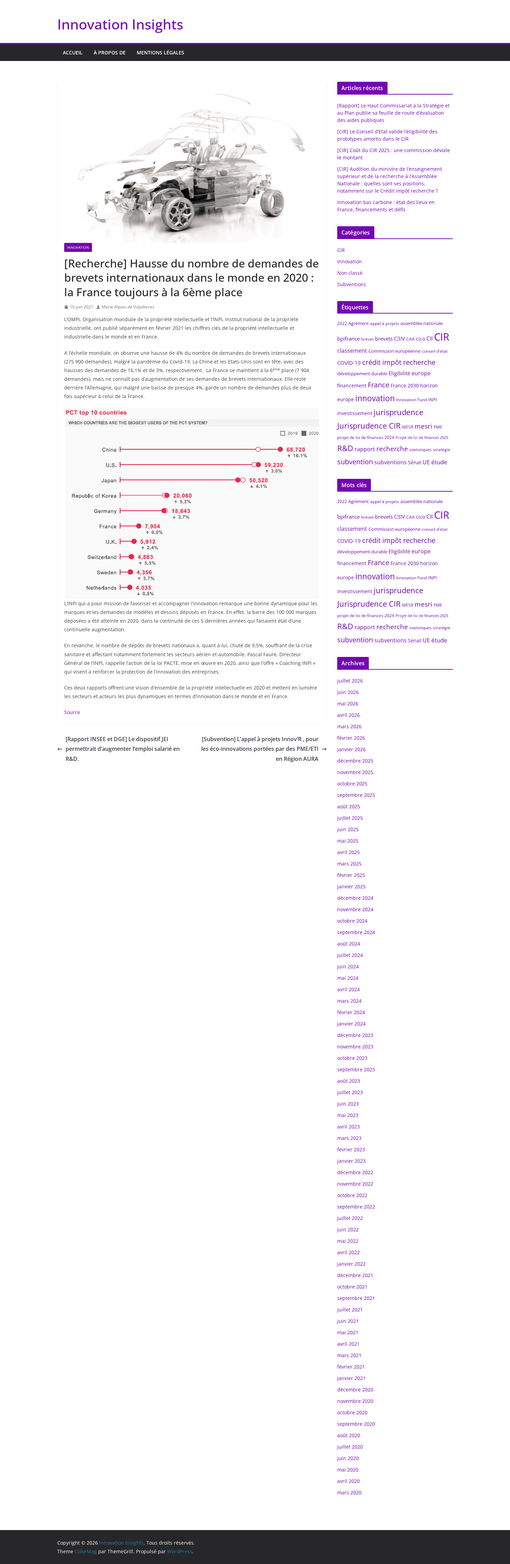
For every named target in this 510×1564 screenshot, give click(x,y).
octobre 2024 (352, 920)
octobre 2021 (352, 1286)
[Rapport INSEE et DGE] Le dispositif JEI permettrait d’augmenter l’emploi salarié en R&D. (123, 749)
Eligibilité (399, 373)
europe (421, 373)
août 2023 (348, 1081)
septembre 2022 (356, 1206)
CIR (341, 250)
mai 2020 (347, 1469)
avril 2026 (348, 715)
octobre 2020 (352, 1412)
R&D (345, 448)
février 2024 (351, 1012)
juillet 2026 (350, 680)
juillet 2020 (350, 1446)
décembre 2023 (355, 1035)
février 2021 (351, 1366)
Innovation (78, 247)
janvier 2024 (351, 1023)
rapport (365, 449)
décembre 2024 (355, 898)
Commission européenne (394, 351)
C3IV (399, 338)
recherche (392, 448)
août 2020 (348, 1435)
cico (420, 338)
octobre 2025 (352, 783)
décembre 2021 (355, 1275)
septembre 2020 (356, 1424)
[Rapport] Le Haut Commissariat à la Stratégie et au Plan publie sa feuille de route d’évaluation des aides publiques (393, 112)
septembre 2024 (356, 932)
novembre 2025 (355, 772)
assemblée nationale (421, 323)
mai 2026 (347, 703)
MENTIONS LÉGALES (160, 52)
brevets (384, 338)
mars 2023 (349, 1138)
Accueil (73, 52)
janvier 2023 (351, 1161)
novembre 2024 (355, 909)
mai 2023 (347, 1115)
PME (438, 427)
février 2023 (351, 1149)
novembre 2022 (355, 1183)
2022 (342, 323)
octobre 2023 (352, 1058)
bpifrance (348, 338)
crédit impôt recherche (398, 362)
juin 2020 (348, 1458)
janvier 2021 (351, 1378)
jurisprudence (398, 412)
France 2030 (405, 385)
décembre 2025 (355, 760)
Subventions (351, 284)
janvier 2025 (351, 886)
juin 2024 (348, 966)
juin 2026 (348, 692)
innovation (375, 398)
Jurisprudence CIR (369, 425)
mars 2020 (349, 1492)
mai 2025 (347, 840)
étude (439, 462)
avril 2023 (348, 1126)
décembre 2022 (355, 1172)
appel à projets (384, 323)
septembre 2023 (356, 1069)
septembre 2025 (356, 795)
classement (352, 350)
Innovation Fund (411, 399)
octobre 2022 (352, 1195)
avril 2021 (348, 1344)
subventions (390, 462)
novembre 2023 (355, 1046)
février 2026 (351, 738)
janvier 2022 (351, 1263)
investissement (354, 413)
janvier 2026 (351, 749)
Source (72, 712)
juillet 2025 (350, 818)
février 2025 (351, 875)
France (378, 384)
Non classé (350, 273)
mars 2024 (349, 1001)
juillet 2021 (350, 1309)
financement (351, 385)
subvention (355, 461)
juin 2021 (348, 1321)
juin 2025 (348, 829)
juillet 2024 (350, 955)
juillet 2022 (350, 1218)
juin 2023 (348, 1103)
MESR (407, 427)
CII (429, 338)
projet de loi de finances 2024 (365, 437)
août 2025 (348, 806)
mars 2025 (349, 863)
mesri (423, 426)
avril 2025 (348, 852)
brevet (367, 339)
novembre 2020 (355, 1401)
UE (426, 462)
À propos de (110, 52)
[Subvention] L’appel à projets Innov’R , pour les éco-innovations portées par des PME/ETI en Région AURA (259, 749)
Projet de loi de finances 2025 (422, 437)
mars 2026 (349, 726)
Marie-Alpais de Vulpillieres (128, 307)
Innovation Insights (120, 24)
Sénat (414, 462)
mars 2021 (349, 1355)
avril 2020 (348, 1481)
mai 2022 (347, 1241)
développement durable (362, 373)
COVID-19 (349, 362)
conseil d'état (435, 351)
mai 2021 (347, 1332)
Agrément (358, 323)
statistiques (420, 449)
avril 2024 (348, 989)
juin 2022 (348, 1229)
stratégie (441, 449)
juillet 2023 (350, 1092)
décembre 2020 (355, 1389)
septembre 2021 (356, 1298)
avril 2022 (348, 1252)
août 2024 (348, 943)
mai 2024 (347, 978)
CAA (410, 339)
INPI (432, 399)
